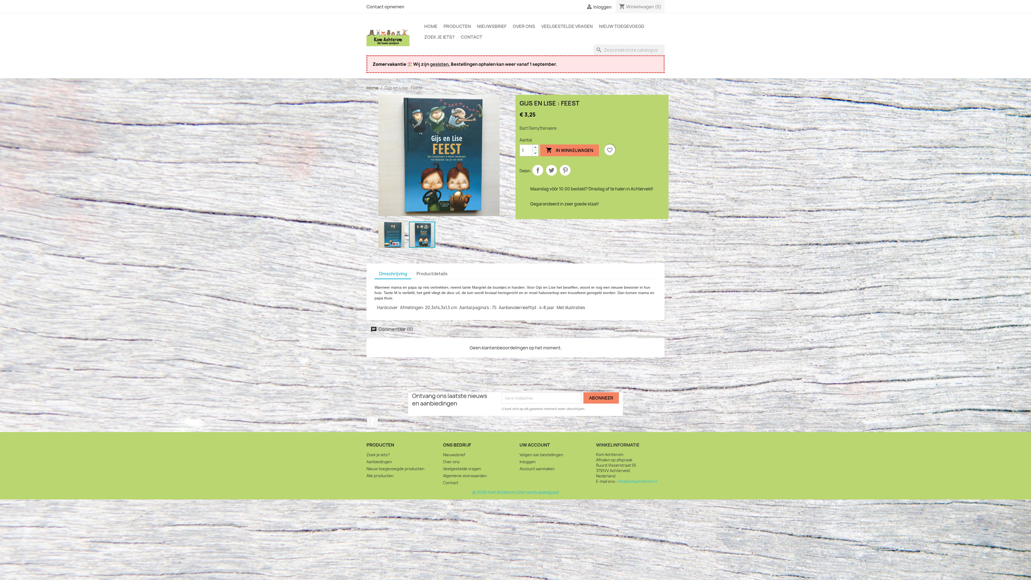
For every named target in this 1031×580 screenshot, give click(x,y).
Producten (457, 26)
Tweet (551, 170)
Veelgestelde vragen (567, 26)
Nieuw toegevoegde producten (395, 468)
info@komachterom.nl (637, 481)
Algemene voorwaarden (465, 475)
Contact (471, 37)
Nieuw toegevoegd (621, 26)
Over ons (524, 26)
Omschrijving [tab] (393, 274)
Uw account (535, 445)
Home (430, 26)
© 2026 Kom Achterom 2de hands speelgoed (515, 492)
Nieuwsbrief (492, 26)
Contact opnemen (385, 7)
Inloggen (528, 461)
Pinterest (565, 170)
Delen (537, 170)
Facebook (372, 421)
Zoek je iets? (439, 37)
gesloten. (440, 64)
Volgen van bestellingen (541, 454)
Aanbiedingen (379, 461)
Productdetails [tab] (432, 274)
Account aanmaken (537, 468)
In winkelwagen (569, 150)
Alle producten (380, 475)
